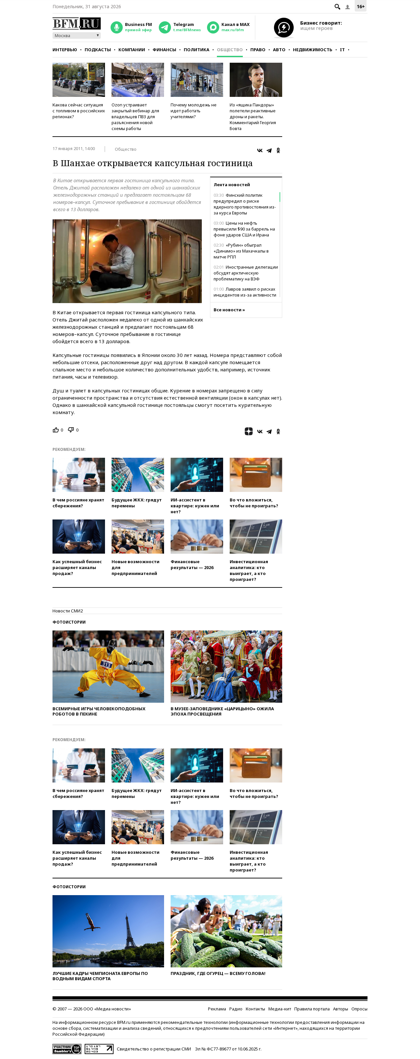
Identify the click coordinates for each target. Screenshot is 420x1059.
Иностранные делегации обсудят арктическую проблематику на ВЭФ (246, 273)
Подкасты (98, 50)
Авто (279, 50)
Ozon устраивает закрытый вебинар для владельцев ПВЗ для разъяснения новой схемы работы (135, 116)
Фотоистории (69, 622)
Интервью (64, 50)
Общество (230, 50)
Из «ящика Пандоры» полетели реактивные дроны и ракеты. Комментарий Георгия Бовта (253, 116)
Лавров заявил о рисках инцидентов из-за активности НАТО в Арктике (245, 295)
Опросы (359, 1009)
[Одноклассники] (278, 150)
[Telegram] (269, 150)
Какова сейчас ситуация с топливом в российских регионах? (78, 111)
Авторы (340, 1009)
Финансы (164, 50)
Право (257, 50)
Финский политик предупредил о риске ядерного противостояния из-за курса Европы (245, 204)
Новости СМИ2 (67, 611)
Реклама (217, 1009)
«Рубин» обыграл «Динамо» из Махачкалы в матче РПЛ (241, 251)
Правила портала (312, 1009)
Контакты (255, 1009)
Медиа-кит (279, 1009)
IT (342, 50)
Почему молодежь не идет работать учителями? (194, 111)
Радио (235, 1009)
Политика (196, 50)
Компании (131, 50)
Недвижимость (312, 50)
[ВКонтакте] (260, 150)
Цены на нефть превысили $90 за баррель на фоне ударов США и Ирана (244, 229)
